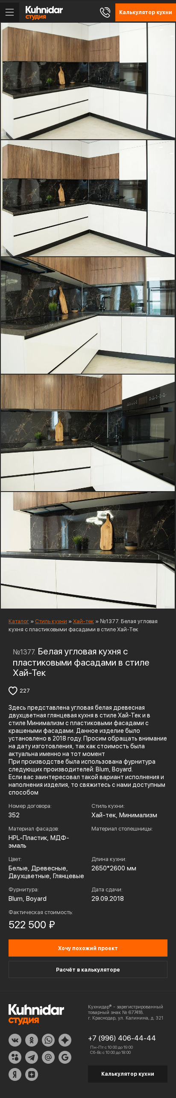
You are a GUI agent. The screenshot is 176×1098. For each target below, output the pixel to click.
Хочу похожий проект (88, 948)
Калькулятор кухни (127, 1074)
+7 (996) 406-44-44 (122, 1038)
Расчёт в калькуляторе (88, 970)
